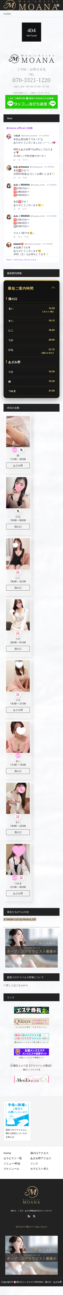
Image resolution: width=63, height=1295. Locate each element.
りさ (18, 699)
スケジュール (11, 1168)
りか (18, 638)
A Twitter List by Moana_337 (20, 919)
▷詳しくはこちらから (16, 985)
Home (7, 1153)
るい (18, 761)
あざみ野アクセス (40, 1158)
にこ (18, 577)
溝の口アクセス (39, 1153)
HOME (7, 13)
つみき (18, 883)
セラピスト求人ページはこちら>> (31, 1226)
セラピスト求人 (39, 1168)
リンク (34, 1163)
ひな (18, 516)
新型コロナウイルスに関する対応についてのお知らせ (16, 1133)
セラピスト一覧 (13, 1158)
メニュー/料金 (12, 1163)
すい (18, 822)
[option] (17, 1121)
